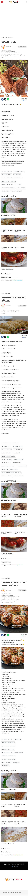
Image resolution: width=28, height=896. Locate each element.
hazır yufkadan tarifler (8, 456)
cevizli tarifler (18, 449)
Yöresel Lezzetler (8, 602)
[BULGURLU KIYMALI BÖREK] (7, 223)
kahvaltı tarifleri (7, 178)
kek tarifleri (5, 181)
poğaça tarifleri (6, 762)
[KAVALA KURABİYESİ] (14, 205)
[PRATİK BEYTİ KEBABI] (14, 259)
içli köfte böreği (6, 459)
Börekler (3, 310)
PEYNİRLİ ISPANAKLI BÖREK (8, 755)
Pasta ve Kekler (15, 54)
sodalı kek (18, 184)
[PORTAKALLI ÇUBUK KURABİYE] (7, 240)
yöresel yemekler (18, 476)
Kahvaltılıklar (8, 54)
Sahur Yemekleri (11, 599)
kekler (14, 181)
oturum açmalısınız (17, 280)
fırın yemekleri (6, 452)
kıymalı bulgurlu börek (8, 466)
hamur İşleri (17, 174)
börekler (15, 443)
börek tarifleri (6, 443)
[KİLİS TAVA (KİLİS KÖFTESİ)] (7, 525)
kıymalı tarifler (21, 466)
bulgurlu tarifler (17, 446)
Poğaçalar (14, 311)
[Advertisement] (14, 19)
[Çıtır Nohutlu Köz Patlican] (20, 223)
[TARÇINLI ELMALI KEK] (20, 240)
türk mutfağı (14, 469)
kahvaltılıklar (19, 178)
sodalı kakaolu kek (7, 184)
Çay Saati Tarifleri (5, 52)
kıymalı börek (17, 462)
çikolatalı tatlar (6, 174)
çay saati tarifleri (7, 171)
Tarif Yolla (8, 46)
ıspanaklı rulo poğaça (8, 749)
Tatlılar (7, 55)
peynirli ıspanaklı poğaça (8, 759)
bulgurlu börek (6, 446)
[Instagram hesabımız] (17, 867)
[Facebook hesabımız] (12, 867)
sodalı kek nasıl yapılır (8, 187)
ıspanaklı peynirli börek (8, 742)
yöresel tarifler (6, 476)
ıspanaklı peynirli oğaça (8, 746)
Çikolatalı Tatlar (14, 52)
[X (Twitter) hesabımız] (14, 867)
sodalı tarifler (21, 187)
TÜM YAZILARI (22, 46)
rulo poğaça (5, 765)
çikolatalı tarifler (19, 171)
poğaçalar (5, 469)
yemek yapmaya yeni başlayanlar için (11, 191)
